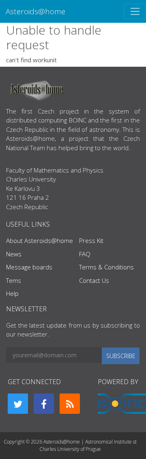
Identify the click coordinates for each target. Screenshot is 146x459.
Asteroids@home (35, 11)
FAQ (84, 254)
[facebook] (44, 403)
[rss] (70, 403)
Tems (13, 280)
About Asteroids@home (39, 240)
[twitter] (18, 403)
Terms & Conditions (106, 267)
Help (12, 293)
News (13, 254)
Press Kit (91, 240)
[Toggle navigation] (135, 11)
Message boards (29, 267)
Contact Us (94, 280)
